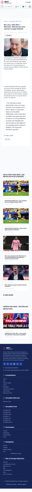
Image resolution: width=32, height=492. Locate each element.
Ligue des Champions (8, 389)
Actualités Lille (6, 420)
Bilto (4, 468)
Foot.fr (4, 436)
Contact (5, 445)
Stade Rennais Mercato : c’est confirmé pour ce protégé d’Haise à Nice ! (16, 201)
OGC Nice (7, 139)
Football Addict (7, 434)
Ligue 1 (6, 21)
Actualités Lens (7, 418)
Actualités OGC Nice (15, 21)
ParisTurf (5, 462)
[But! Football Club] (6, 2)
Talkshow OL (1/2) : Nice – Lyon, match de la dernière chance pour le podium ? (15, 334)
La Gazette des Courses (9, 464)
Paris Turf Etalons (7, 474)
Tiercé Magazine (7, 470)
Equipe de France (7, 393)
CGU (4, 451)
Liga (4, 380)
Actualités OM (6, 412)
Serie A (5, 385)
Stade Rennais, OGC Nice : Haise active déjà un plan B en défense (16, 229)
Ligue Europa (6, 391)
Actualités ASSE (7, 414)
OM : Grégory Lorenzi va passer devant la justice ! (16, 285)
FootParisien (6, 432)
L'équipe (5, 447)
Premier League (7, 382)
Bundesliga (6, 387)
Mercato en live (7, 401)
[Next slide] (29, 6)
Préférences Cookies (16, 453)
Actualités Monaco (7, 422)
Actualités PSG (7, 410)
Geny (4, 472)
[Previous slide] (2, 6)
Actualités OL (6, 416)
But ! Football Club (12, 32)
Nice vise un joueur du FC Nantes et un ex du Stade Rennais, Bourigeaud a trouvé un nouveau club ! (15, 257)
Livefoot (5, 430)
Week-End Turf (7, 466)
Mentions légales (7, 449)
